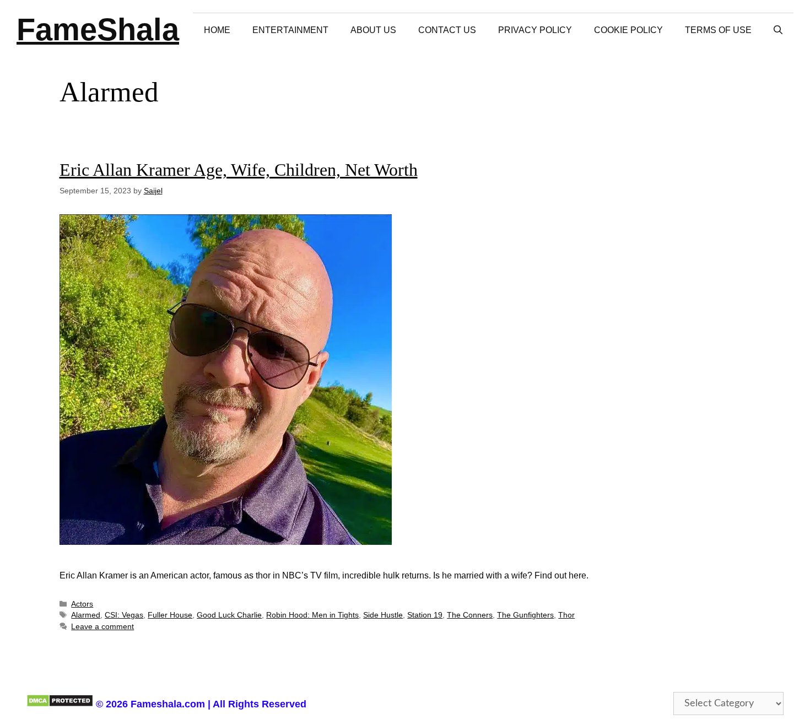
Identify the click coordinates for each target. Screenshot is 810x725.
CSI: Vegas (124, 615)
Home (217, 30)
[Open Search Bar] (778, 30)
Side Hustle (383, 615)
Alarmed (85, 615)
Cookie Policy (628, 30)
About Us (373, 30)
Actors (82, 604)
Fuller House (170, 615)
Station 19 (424, 615)
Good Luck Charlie (229, 615)
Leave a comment (102, 627)
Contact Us (447, 30)
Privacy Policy (535, 30)
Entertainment (290, 30)
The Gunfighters (525, 615)
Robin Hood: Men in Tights (312, 615)
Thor (566, 615)
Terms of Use (718, 30)
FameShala (98, 29)
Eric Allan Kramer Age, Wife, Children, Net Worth (239, 170)
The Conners (470, 615)
